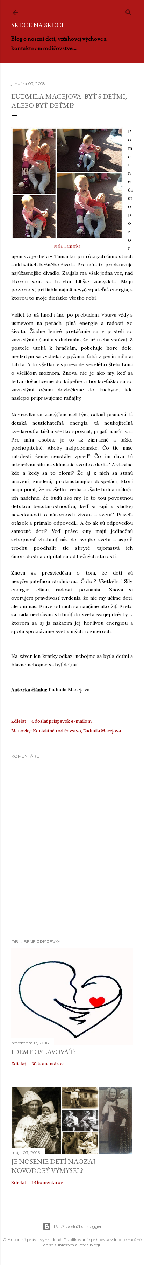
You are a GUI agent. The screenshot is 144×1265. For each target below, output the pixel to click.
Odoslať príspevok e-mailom (61, 721)
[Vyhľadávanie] (128, 11)
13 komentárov (47, 1182)
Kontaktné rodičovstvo (57, 731)
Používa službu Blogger (78, 1226)
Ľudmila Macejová (102, 731)
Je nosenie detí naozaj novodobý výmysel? (53, 1166)
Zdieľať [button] (18, 721)
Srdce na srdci (37, 25)
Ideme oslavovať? (43, 1051)
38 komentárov (47, 1063)
